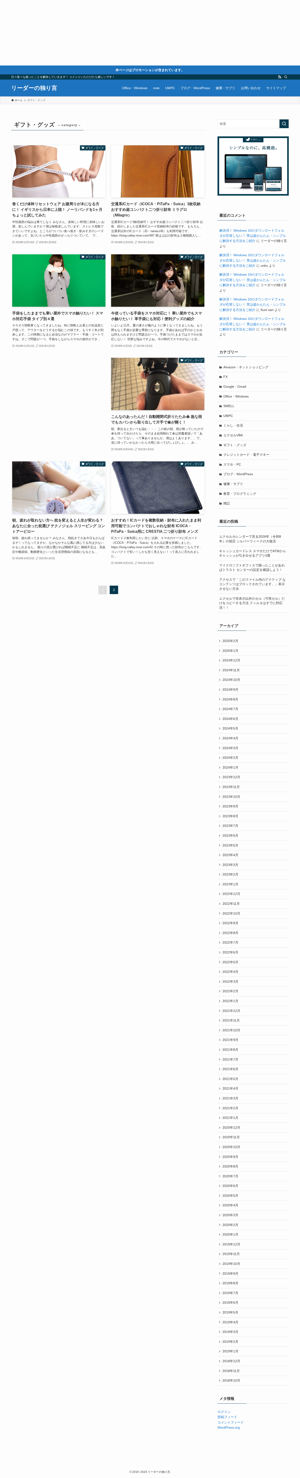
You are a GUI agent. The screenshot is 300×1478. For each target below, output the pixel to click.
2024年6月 (230, 719)
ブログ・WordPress (238, 474)
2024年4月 (230, 738)
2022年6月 (230, 952)
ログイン (224, 1412)
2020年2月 (230, 1225)
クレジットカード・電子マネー (246, 454)
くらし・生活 (233, 425)
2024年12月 (231, 660)
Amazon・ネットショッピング (245, 367)
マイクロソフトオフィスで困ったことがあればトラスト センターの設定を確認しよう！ (252, 567)
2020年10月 (231, 1147)
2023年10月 (231, 797)
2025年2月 (230, 641)
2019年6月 (230, 1302)
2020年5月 (230, 1195)
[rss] (280, 77)
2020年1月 (230, 1234)
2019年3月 (230, 1332)
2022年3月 (230, 981)
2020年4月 (230, 1205)
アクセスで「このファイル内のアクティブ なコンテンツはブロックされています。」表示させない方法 (252, 584)
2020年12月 (231, 1127)
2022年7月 (230, 942)
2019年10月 (231, 1264)
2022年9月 (230, 923)
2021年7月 (230, 1059)
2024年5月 (230, 728)
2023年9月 (230, 806)
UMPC (228, 416)
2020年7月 (230, 1176)
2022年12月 (231, 894)
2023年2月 (230, 874)
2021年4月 (230, 1088)
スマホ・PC (232, 464)
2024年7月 (230, 709)
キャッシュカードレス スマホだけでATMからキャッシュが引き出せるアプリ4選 (252, 553)
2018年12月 (231, 1361)
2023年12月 (231, 777)
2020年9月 (230, 1157)
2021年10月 (231, 1030)
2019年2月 (230, 1341)
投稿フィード (227, 1417)
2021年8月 (230, 1049)
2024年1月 (230, 767)
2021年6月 (230, 1069)
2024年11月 (231, 670)
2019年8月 (230, 1283)
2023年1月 (230, 884)
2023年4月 (230, 855)
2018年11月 (231, 1371)
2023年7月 (230, 826)
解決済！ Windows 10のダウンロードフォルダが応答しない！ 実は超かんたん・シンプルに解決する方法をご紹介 (252, 236)
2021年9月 (230, 1040)
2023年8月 (230, 816)
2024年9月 (230, 689)
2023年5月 (230, 845)
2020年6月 (230, 1186)
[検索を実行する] (284, 123)
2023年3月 (230, 865)
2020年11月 (231, 1137)
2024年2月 (230, 757)
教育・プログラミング (239, 494)
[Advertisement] (140, 33)
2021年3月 (230, 1098)
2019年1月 (230, 1351)
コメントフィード (231, 1422)
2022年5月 (230, 962)
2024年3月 (230, 748)
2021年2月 (230, 1108)
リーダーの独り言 (34, 88)
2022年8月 (230, 933)
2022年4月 (230, 972)
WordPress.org (229, 1427)
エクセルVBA (233, 435)
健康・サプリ (233, 484)
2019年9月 (230, 1273)
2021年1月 (230, 1118)
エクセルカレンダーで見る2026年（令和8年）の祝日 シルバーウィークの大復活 (250, 539)
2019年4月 (230, 1322)
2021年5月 (230, 1079)
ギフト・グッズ (234, 445)
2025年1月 (230, 651)
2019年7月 (230, 1293)
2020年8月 (230, 1166)
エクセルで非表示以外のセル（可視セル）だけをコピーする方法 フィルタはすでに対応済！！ (252, 603)
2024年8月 (230, 699)
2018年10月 (231, 1380)
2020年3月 (230, 1215)
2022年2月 (230, 991)
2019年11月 (231, 1254)
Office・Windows (236, 396)
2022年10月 (231, 913)
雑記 (226, 503)
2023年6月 (230, 835)
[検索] (286, 77)
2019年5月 (230, 1312)
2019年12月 (231, 1244)
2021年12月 (231, 1011)
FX (225, 377)
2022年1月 (230, 1001)
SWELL (228, 406)
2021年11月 (231, 1020)
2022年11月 (231, 903)
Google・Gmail (234, 386)
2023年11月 (231, 787)
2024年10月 (231, 680)
